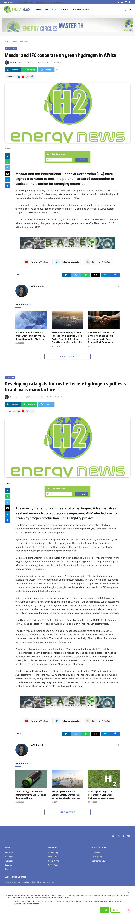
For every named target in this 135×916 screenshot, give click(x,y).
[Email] (7, 173)
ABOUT (86, 9)
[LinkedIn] (7, 156)
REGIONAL (62, 9)
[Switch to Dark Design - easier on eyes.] (125, 9)
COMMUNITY (76, 9)
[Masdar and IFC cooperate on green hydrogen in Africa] (67, 113)
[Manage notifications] (129, 910)
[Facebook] (7, 185)
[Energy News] (17, 9)
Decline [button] (115, 910)
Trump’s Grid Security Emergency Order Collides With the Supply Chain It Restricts (44, 2)
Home (15, 42)
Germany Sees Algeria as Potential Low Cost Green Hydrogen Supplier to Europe (102, 795)
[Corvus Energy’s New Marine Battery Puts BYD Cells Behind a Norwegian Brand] (31, 779)
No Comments (43, 62)
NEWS (38, 9)
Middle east (24, 42)
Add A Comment (67, 356)
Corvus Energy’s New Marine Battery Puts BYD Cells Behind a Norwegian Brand (30, 795)
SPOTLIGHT (49, 9)
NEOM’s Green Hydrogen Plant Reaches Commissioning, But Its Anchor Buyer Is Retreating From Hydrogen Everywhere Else (67, 337)
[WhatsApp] (7, 161)
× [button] (128, 891)
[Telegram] (7, 179)
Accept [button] (104, 910)
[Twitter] (7, 167)
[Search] (130, 10)
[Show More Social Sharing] (56, 69)
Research (10, 377)
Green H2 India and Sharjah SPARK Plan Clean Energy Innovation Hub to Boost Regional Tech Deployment (101, 337)
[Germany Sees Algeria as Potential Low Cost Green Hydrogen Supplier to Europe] (104, 779)
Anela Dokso (17, 62)
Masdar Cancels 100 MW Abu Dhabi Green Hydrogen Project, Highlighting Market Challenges (30, 336)
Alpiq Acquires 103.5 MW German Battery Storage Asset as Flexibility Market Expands (66, 795)
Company (52, 847)
